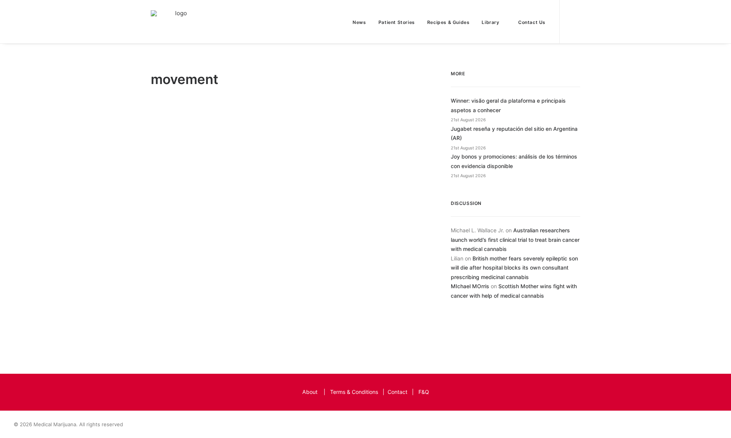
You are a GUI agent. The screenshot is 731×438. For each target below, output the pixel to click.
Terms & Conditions (354, 392)
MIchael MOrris (470, 286)
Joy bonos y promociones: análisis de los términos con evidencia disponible (514, 161)
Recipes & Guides (448, 22)
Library (490, 22)
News (359, 22)
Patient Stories (396, 22)
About (310, 392)
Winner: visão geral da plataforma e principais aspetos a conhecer (508, 105)
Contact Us (532, 22)
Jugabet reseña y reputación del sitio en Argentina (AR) (514, 133)
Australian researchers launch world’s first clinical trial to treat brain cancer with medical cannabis (515, 239)
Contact (397, 392)
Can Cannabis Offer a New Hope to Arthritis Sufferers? (285, 286)
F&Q (423, 392)
